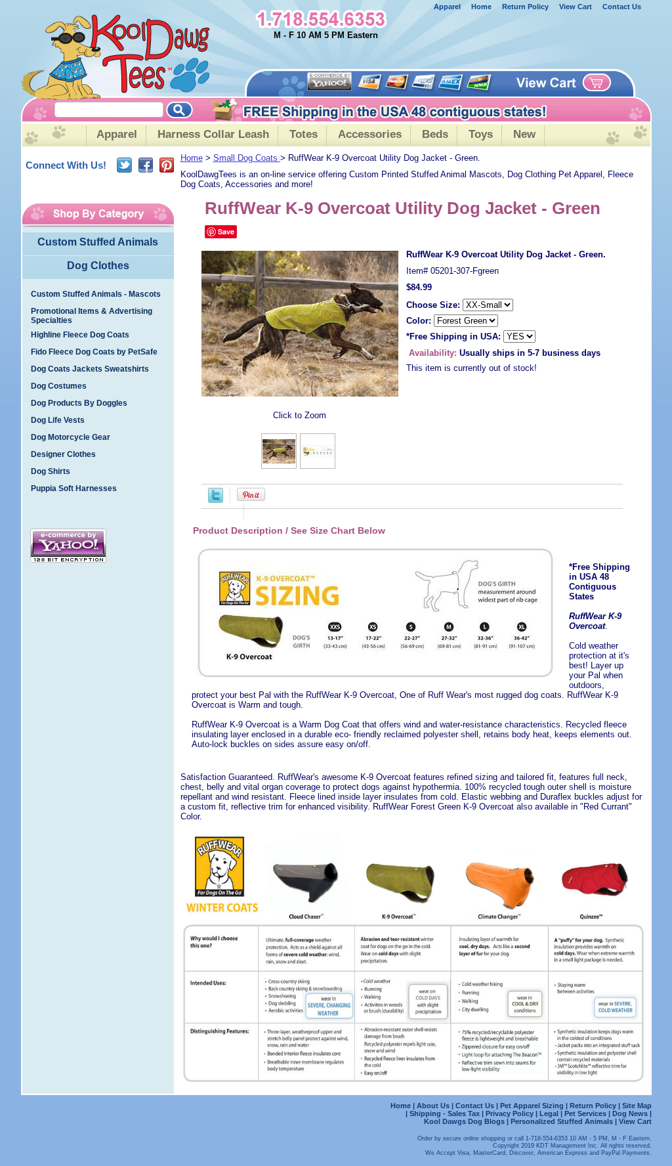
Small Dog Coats (246, 158)
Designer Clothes (63, 454)
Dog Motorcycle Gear (70, 437)
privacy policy (510, 1113)
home (481, 7)
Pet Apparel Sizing (533, 1106)
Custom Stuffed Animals (97, 242)
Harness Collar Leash (213, 134)
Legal (548, 1113)
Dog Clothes (98, 265)
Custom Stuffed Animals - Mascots (96, 294)
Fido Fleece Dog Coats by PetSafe (94, 351)
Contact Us (621, 7)
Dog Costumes (59, 386)
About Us (434, 1106)
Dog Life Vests (58, 420)
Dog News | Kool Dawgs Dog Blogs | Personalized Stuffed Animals (538, 1117)
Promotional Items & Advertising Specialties (91, 316)
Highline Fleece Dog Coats (80, 334)
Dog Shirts (50, 471)
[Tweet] (215, 500)
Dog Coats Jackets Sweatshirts (90, 369)
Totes (303, 134)
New (524, 134)
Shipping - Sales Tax (446, 1113)
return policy (525, 7)
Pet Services (585, 1113)
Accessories (370, 134)
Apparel (447, 7)
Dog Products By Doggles (79, 403)
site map (637, 1106)
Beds (435, 134)
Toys (481, 134)
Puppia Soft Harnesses (74, 488)
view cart (575, 7)
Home (191, 158)
